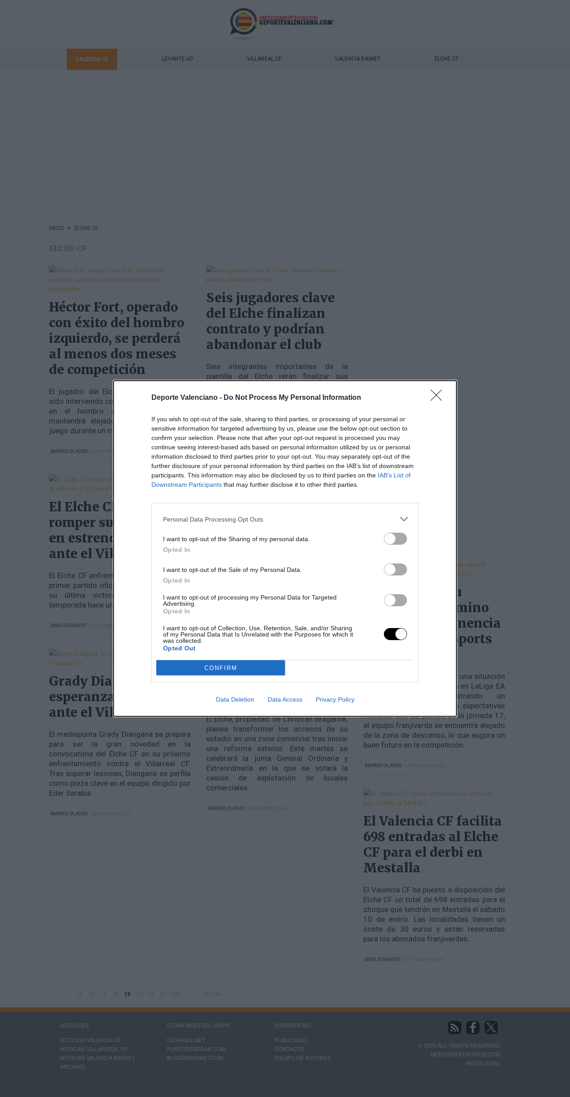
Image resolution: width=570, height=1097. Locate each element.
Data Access (285, 699)
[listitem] (285, 519)
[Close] (439, 398)
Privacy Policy (335, 699)
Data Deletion (235, 699)
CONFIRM (220, 668)
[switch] (395, 539)
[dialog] (285, 548)
